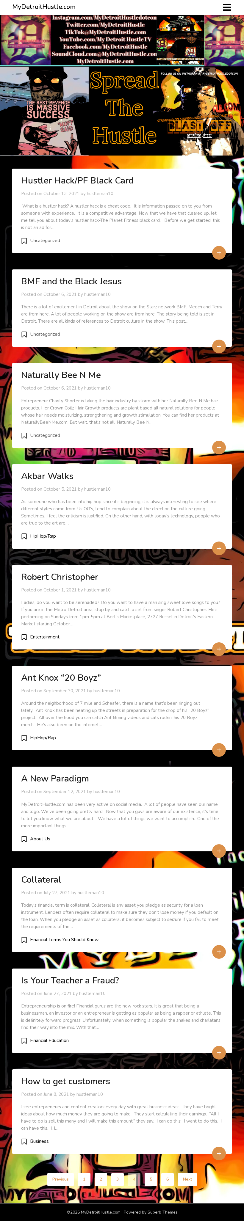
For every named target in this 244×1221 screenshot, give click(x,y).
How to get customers (65, 1081)
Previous (60, 1179)
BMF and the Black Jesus (71, 281)
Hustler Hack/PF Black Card (77, 181)
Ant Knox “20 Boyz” (61, 678)
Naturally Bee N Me (61, 375)
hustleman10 (100, 194)
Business (39, 1141)
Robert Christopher (59, 577)
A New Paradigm (55, 779)
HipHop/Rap (43, 536)
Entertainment (45, 637)
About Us (40, 839)
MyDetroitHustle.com (44, 6)
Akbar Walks (47, 476)
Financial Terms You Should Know (64, 939)
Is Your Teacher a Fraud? (70, 980)
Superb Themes (163, 1212)
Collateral (41, 880)
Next (187, 1179)
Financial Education (49, 1040)
